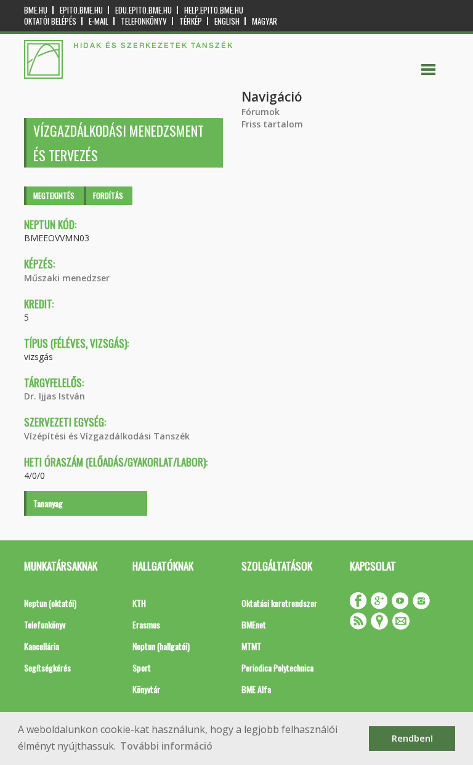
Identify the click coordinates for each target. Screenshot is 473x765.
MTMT (251, 645)
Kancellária (41, 645)
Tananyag (48, 503)
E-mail (98, 21)
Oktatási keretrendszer (279, 602)
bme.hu (35, 10)
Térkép (190, 21)
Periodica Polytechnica (277, 667)
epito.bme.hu (81, 10)
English (227, 21)
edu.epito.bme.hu (143, 10)
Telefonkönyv (144, 21)
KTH (139, 602)
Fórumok (260, 112)
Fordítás (108, 195)
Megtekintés (54, 195)
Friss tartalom (272, 124)
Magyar (264, 21)
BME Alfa (256, 689)
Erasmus (146, 624)
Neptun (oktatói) (50, 602)
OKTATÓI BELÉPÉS (50, 21)
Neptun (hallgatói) (161, 645)
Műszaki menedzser (67, 278)
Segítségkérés (47, 667)
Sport (141, 667)
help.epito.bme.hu (213, 10)
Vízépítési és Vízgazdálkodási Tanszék (107, 436)
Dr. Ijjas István (54, 396)
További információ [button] (166, 746)
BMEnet (253, 624)
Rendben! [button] (412, 738)
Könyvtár (146, 689)
